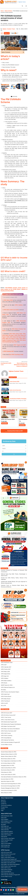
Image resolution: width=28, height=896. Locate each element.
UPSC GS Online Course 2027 (8, 715)
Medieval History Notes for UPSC (9, 754)
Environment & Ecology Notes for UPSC (10, 786)
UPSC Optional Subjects (7, 831)
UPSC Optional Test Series (7, 740)
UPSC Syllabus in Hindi (6, 821)
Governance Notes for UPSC (8, 770)
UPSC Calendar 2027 (9, 351)
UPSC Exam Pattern (6, 822)
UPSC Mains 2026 (5, 671)
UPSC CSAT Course (6, 733)
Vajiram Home (22, 2)
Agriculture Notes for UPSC (7, 781)
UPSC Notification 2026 (6, 662)
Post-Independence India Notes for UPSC (11, 761)
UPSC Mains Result (5, 698)
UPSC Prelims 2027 (6, 669)
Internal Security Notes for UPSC (9, 790)
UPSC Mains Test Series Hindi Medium (10, 728)
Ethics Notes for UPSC (6, 792)
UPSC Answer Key (5, 845)
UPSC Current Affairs (6, 843)
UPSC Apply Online (5, 673)
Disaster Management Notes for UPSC (10, 788)
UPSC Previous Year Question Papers (10, 692)
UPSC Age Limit (5, 676)
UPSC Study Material (6, 737)
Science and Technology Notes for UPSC (11, 783)
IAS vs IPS (3, 705)
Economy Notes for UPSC (7, 779)
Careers (3, 808)
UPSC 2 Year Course (6, 717)
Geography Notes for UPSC (7, 765)
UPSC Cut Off (4, 703)
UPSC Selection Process (7, 833)
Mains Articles (8, 11)
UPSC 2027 (4, 664)
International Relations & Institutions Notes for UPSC (13, 776)
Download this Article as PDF (14, 431)
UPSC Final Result (5, 701)
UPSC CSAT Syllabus (6, 835)
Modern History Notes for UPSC (8, 756)
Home (2, 11)
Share (6, 33)
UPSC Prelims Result (6, 696)
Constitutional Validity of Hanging (18, 398)
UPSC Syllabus (4, 678)
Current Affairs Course (6, 744)
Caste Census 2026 (14, 381)
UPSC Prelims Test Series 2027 (8, 731)
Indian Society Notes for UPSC (8, 767)
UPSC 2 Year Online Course (7, 719)
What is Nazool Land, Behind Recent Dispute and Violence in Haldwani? (20, 365)
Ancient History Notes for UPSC (8, 751)
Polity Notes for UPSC (6, 772)
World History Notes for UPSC (8, 758)
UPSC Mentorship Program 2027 (9, 722)
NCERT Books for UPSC (7, 685)
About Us (3, 800)
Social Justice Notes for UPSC (8, 774)
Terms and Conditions (6, 805)
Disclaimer (3, 801)
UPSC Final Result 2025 (7, 840)
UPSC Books (4, 682)
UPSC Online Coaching (6, 735)
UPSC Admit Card (5, 694)
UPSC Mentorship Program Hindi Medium (11, 724)
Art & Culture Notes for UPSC (8, 763)
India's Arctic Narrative (15, 390)
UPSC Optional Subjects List (8, 687)
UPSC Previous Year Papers (8, 838)
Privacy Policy (4, 807)
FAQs (2, 810)
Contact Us (3, 803)
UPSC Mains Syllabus (6, 680)
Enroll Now (4, 423)
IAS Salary (3, 689)
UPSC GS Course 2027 (6, 712)
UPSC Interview (5, 829)
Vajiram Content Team (9, 29)
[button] (22, 6)
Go (14, 454)
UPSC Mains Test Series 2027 (8, 726)
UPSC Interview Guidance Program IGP (10, 742)
